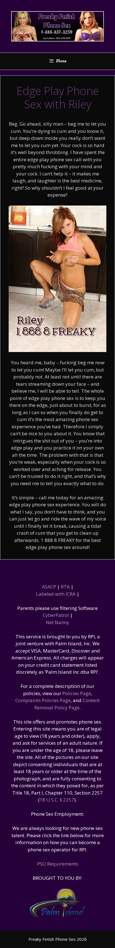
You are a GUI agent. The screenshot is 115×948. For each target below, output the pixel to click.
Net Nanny (57, 622)
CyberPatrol (56, 615)
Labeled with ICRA (56, 594)
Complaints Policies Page (43, 700)
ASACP (49, 586)
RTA (65, 586)
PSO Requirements (57, 864)
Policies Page (76, 693)
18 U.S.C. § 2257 (57, 799)
